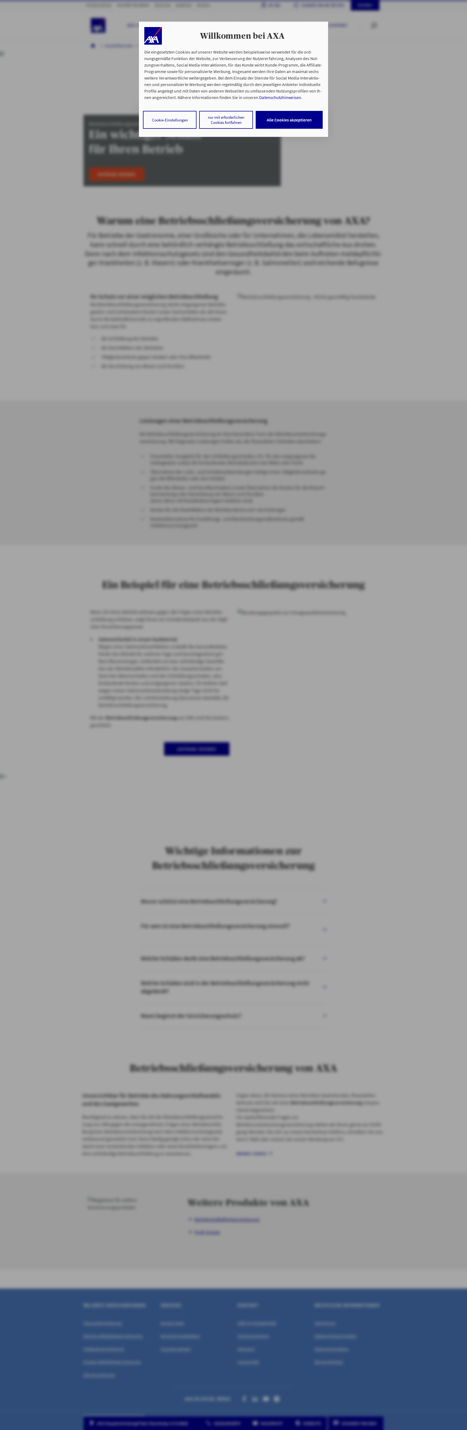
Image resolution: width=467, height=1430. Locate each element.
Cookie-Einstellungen (170, 120)
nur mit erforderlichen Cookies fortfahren (226, 120)
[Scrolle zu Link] (153, 36)
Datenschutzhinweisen (280, 97)
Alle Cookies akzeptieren (289, 120)
